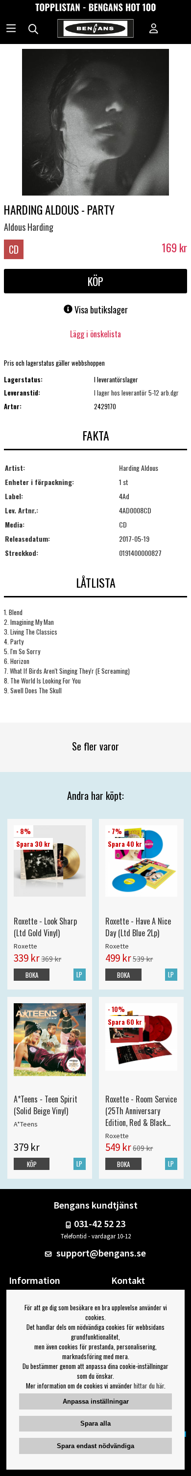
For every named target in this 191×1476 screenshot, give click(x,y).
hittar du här (149, 1385)
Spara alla (95, 1423)
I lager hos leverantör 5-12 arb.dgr (136, 392)
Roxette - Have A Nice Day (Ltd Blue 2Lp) (138, 927)
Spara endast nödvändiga (95, 1446)
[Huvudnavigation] (11, 29)
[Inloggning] (153, 29)
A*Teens (26, 1124)
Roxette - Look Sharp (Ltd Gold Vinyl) (45, 927)
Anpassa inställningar (96, 1401)
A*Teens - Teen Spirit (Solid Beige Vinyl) (45, 1105)
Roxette (25, 946)
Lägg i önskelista (95, 334)
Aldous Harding (28, 226)
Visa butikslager (100, 309)
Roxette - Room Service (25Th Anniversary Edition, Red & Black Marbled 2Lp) (141, 1110)
